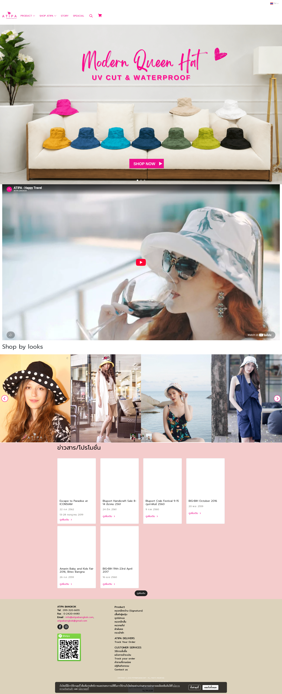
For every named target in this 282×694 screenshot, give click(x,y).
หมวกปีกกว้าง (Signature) (129, 611)
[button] (91, 16)
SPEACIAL (78, 16)
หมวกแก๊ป (120, 625)
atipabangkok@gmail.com (72, 621)
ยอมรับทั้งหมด (210, 687)
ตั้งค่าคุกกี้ (194, 687)
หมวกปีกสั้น (120, 622)
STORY (64, 16)
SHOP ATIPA (47, 16)
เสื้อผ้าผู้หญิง (121, 614)
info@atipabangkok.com (79, 617)
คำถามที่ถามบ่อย (123, 662)
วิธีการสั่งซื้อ (121, 651)
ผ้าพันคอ (119, 629)
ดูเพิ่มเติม (65, 519)
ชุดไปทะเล (120, 618)
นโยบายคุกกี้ (83, 689)
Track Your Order (125, 642)
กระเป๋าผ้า (119, 633)
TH (275, 3)
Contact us (121, 669)
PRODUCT (27, 16)
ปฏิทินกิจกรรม (122, 666)
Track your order (125, 658)
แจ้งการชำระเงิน (123, 655)
